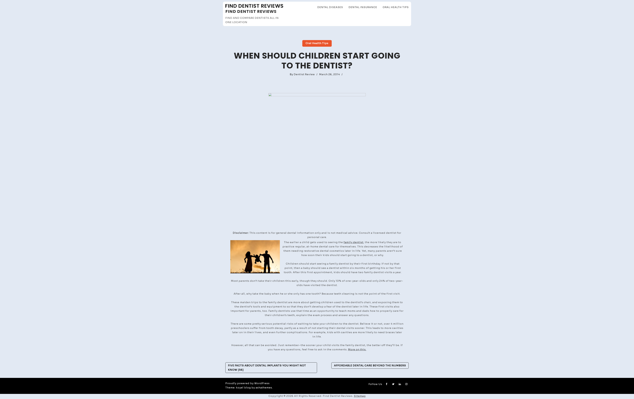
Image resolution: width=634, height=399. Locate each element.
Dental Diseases (330, 7)
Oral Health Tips (396, 7)
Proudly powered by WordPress (247, 383)
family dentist (353, 242)
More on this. (357, 349)
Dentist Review (304, 74)
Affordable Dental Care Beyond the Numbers (370, 365)
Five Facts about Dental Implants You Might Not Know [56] (267, 367)
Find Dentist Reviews (251, 11)
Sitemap (360, 396)
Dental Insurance (363, 7)
